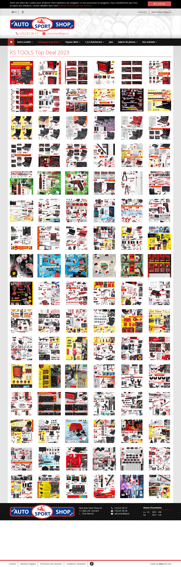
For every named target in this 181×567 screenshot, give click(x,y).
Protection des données (51, 563)
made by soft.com (160, 563)
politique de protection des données (75, 5)
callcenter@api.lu (57, 33)
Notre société (24, 41)
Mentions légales (161, 12)
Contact (142, 12)
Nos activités (149, 41)
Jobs (111, 41)
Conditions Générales (76, 563)
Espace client (72, 41)
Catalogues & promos (48, 41)
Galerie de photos (127, 41)
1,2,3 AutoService (94, 41)
